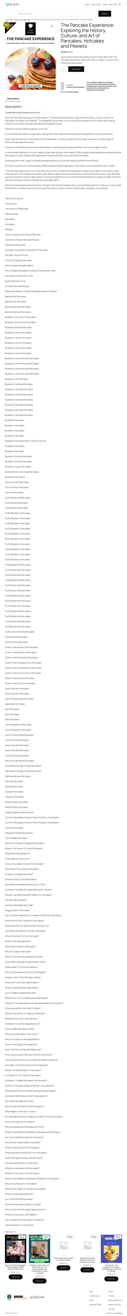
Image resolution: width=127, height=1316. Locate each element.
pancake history (91, 88)
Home (7, 19)
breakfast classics (96, 82)
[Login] (115, 4)
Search (105, 13)
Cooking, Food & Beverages (22, 19)
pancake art (101, 86)
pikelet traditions (103, 88)
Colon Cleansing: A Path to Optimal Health (63, 1259)
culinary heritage (92, 84)
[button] (52, 26)
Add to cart (76, 69)
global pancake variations (106, 84)
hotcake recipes (91, 86)
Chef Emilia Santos (72, 92)
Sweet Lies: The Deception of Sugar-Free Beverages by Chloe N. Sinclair (111, 1268)
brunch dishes (108, 82)
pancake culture (111, 86)
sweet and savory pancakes (95, 90)
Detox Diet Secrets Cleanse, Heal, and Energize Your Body (87, 1260)
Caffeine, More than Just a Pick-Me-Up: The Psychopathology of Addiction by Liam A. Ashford (40, 1269)
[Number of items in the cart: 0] (120, 4)
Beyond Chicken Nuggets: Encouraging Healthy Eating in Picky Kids (15, 1267)
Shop (11, 19)
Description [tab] (13, 98)
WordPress (118, 1313)
